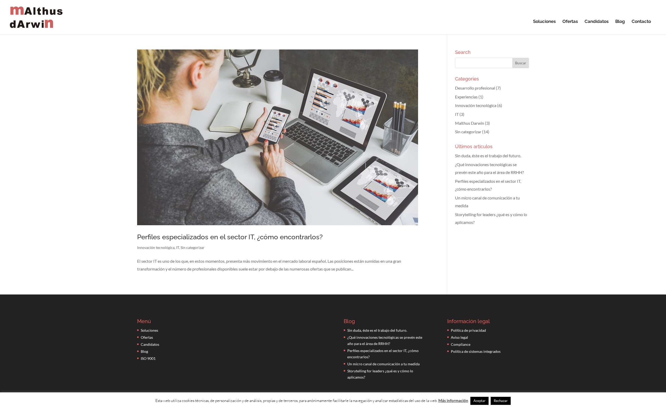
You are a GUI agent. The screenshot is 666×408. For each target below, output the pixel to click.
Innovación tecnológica (156, 247)
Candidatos (597, 22)
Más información (453, 400)
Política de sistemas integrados (476, 351)
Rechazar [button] (501, 401)
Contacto (641, 22)
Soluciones (544, 22)
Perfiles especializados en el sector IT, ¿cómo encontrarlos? (230, 237)
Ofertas (570, 22)
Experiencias (466, 96)
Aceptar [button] (479, 401)
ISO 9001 (148, 358)
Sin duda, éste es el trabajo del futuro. (488, 155)
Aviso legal (459, 337)
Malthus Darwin (469, 123)
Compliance (460, 344)
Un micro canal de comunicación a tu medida (383, 364)
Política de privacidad (468, 330)
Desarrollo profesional (475, 87)
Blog (620, 22)
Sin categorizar (192, 247)
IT (177, 247)
